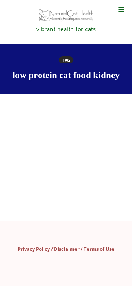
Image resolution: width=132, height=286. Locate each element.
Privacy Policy (34, 249)
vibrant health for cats (66, 29)
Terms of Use (99, 249)
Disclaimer (67, 249)
